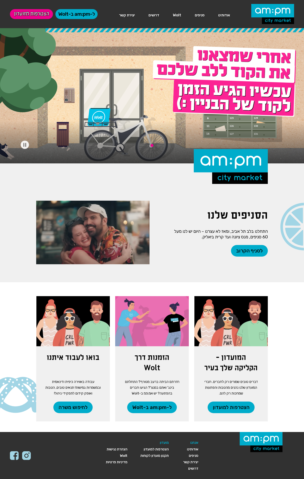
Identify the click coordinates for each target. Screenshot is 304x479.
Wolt (177, 15)
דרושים (153, 15)
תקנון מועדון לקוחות (154, 456)
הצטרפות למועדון (31, 14)
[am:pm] (272, 13)
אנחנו (194, 442)
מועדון (164, 442)
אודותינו (224, 15)
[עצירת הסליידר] (25, 145)
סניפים (200, 15)
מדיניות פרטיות (116, 462)
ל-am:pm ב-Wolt (76, 14)
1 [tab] (152, 145)
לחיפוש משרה (73, 407)
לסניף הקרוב (249, 251)
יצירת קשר (127, 15)
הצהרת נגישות (117, 449)
